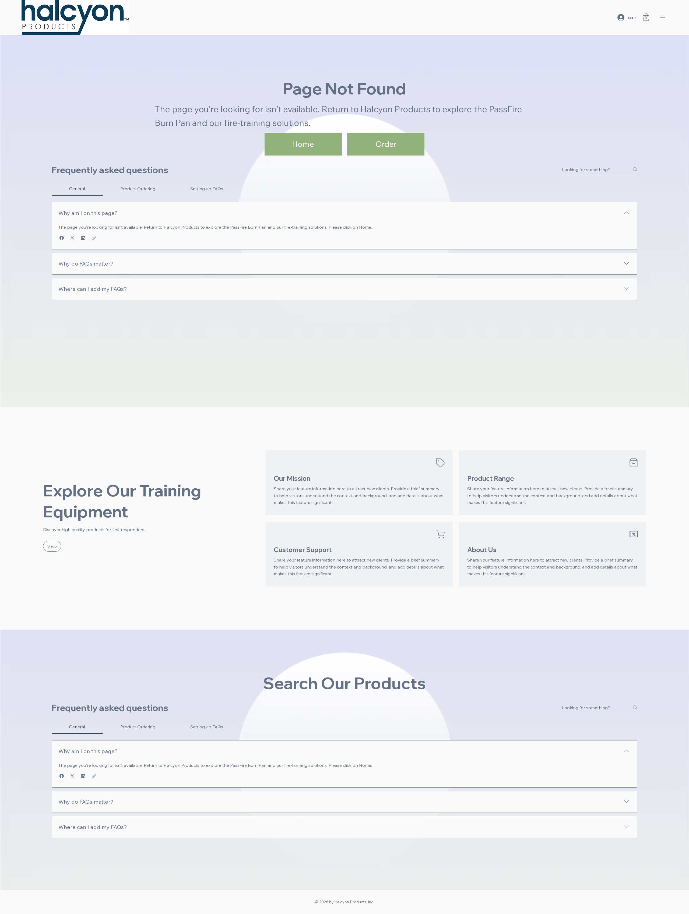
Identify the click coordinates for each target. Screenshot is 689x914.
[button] (646, 17)
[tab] (77, 189)
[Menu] (662, 17)
